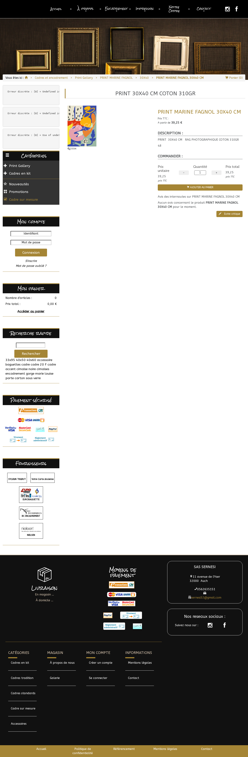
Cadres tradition (22, 678)
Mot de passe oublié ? (31, 266)
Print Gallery (84, 77)
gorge (30, 374)
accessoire (44, 360)
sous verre (33, 378)
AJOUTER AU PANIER (201, 187)
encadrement (15, 374)
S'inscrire (31, 261)
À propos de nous (62, 662)
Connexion (31, 252)
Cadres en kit (20, 662)
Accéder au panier (30, 311)
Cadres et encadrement (51, 77)
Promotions (18, 192)
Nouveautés (19, 184)
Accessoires (19, 723)
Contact (133, 678)
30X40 (144, 77)
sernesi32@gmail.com (206, 597)
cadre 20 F (39, 364)
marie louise (44, 374)
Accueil (41, 749)
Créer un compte (100, 662)
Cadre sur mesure (23, 199)
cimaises (43, 369)
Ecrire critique (231, 213)
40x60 (31, 360)
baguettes (13, 364)
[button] (85, 9)
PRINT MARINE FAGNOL (116, 77)
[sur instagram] (208, 625)
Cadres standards (23, 693)
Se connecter (98, 678)
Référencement (124, 749)
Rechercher (31, 354)
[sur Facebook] (222, 625)
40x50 (21, 360)
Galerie (55, 678)
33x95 (10, 360)
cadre (25, 364)
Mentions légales (140, 662)
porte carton (15, 378)
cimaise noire (26, 369)
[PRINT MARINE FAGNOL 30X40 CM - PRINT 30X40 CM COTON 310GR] (110, 128)
